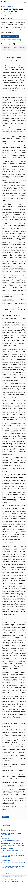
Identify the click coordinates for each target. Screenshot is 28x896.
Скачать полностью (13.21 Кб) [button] (10, 36)
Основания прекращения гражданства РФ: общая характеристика (13, 863)
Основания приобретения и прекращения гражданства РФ (12, 833)
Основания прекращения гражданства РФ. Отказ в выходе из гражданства (13, 867)
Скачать (12, 49)
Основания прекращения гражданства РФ (13, 850)
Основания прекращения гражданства (11, 876)
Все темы (3, 6)
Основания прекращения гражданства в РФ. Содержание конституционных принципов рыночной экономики (13, 847)
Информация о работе (14, 824)
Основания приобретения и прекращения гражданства (12, 882)
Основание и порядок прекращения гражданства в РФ (10, 837)
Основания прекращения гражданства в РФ (14, 853)
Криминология (10, 6)
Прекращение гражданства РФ (9, 879)
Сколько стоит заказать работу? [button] (11, 39)
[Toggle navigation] (25, 2)
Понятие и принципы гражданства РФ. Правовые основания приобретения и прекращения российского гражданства (12, 842)
